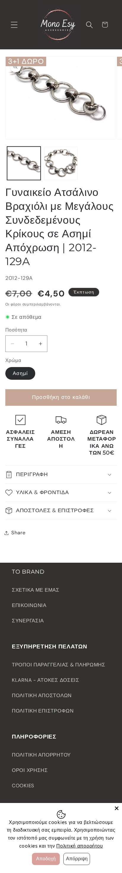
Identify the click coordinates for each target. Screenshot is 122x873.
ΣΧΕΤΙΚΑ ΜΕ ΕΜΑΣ (36, 590)
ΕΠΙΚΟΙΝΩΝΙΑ (29, 605)
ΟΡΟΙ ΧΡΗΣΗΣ (30, 770)
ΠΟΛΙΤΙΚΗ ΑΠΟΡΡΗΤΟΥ (41, 755)
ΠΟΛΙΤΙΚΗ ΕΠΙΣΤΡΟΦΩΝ (43, 711)
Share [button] (18, 532)
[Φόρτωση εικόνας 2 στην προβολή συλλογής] (61, 163)
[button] (14, 25)
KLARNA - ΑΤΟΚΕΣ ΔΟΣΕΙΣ (45, 680)
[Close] (117, 808)
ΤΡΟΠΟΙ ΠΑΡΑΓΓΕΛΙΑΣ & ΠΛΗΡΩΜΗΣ (58, 664)
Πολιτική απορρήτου (79, 846)
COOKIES (23, 785)
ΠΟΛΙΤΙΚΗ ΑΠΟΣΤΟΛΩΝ (42, 695)
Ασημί (20, 373)
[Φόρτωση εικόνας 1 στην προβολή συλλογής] (24, 163)
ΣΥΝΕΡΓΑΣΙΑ (28, 620)
